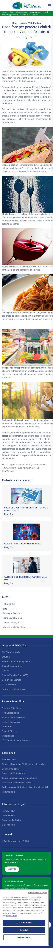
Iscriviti (12, 869)
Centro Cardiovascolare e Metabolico (19, 778)
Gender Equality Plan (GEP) (15, 675)
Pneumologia (8, 792)
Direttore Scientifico (11, 708)
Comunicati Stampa (12, 618)
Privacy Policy (8, 811)
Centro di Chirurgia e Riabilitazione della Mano (24, 764)
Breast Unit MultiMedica (13, 773)
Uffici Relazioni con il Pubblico (16, 841)
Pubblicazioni (8, 736)
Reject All (24, 930)
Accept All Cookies (24, 923)
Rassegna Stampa (11, 613)
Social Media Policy (11, 820)
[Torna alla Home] (26, 5)
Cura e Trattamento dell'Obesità (17, 782)
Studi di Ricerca (9, 731)
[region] (24, 917)
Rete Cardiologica (10, 713)
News (6, 597)
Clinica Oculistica (10, 769)
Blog (5, 608)
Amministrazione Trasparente (16, 661)
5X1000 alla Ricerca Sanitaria (16, 740)
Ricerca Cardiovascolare (13, 717)
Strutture (6, 657)
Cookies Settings (24, 937)
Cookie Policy (8, 815)
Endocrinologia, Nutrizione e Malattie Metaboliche (26, 787)
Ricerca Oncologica (11, 722)
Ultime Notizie (9, 604)
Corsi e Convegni (11, 622)
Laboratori (7, 726)
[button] (49, 5)
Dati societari (8, 825)
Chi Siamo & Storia (11, 652)
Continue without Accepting (37, 893)
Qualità (5, 670)
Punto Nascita (9, 759)
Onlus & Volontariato (12, 666)
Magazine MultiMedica (14, 627)
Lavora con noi (9, 684)
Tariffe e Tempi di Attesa (14, 689)
